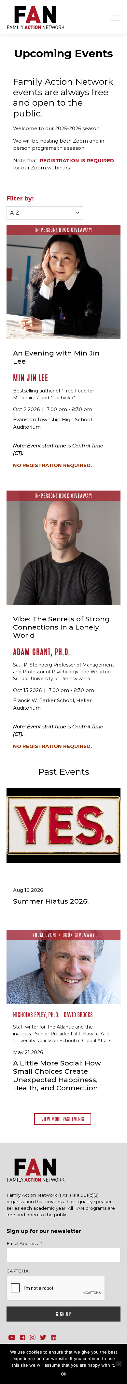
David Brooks (78, 1014)
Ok (63, 1373)
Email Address (24, 1243)
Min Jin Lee (30, 377)
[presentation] (56, 1288)
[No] (119, 1363)
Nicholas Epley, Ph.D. (36, 1014)
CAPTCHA (18, 1270)
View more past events (62, 1119)
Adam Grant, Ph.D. (41, 652)
